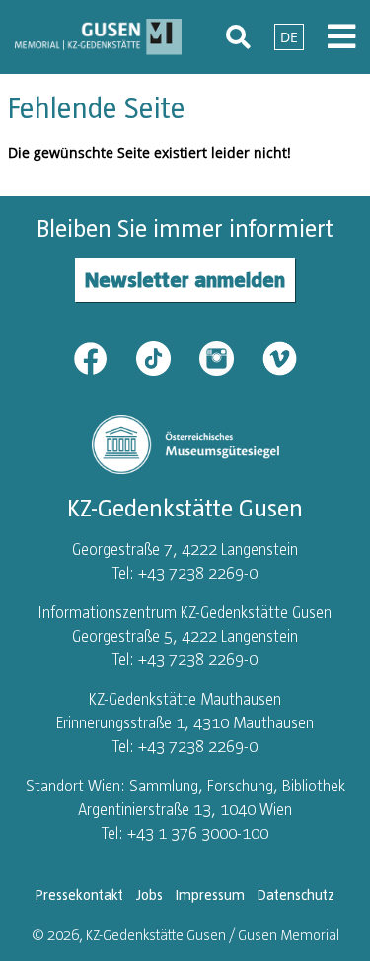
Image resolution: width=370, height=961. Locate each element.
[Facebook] (102, 357)
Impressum (210, 895)
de (289, 37)
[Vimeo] (279, 357)
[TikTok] (165, 357)
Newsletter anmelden (185, 279)
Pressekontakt (79, 895)
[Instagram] (229, 357)
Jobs (149, 895)
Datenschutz (296, 895)
